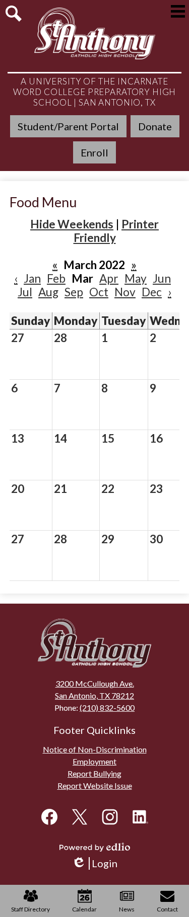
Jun (162, 278)
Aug (48, 292)
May (135, 278)
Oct (98, 292)
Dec (152, 292)
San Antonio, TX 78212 (94, 695)
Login (98, 863)
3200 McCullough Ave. (94, 683)
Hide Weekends (71, 224)
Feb (56, 278)
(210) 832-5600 (107, 707)
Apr (108, 278)
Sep (74, 292)
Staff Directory (30, 909)
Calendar (84, 909)
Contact (167, 909)
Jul (25, 292)
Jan (32, 278)
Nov (125, 292)
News (127, 909)
